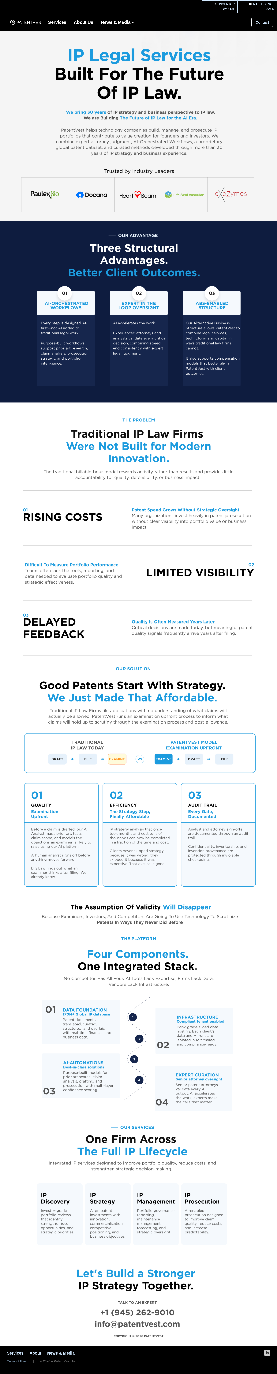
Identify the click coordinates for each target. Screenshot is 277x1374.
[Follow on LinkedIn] (267, 1346)
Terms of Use (16, 1355)
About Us (83, 16)
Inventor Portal (222, 3)
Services (57, 16)
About (35, 1347)
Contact (262, 16)
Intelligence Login (260, 3)
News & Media (115, 16)
